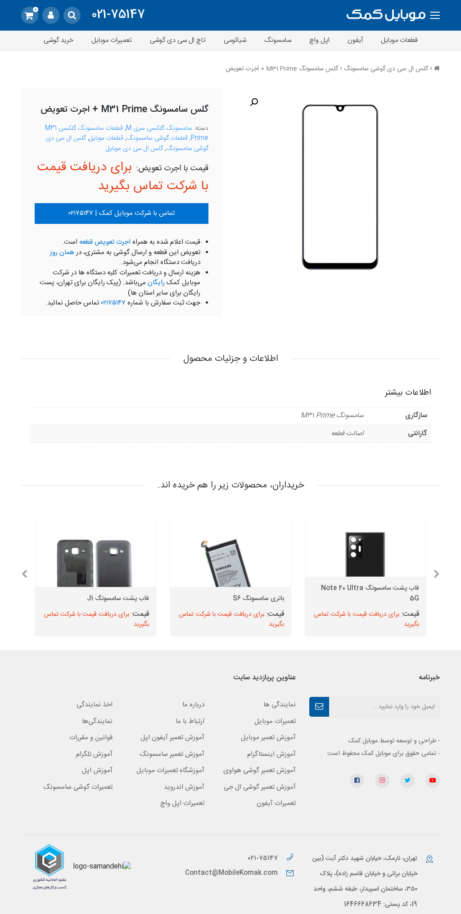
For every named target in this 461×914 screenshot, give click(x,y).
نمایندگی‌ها (97, 721)
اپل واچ (319, 40)
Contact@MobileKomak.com (231, 873)
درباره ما (193, 704)
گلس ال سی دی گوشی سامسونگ (386, 69)
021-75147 (118, 15)
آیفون (355, 40)
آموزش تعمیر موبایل (268, 737)
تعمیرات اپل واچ (182, 803)
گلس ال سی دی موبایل (134, 148)
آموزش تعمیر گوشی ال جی (260, 787)
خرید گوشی (58, 40)
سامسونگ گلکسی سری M (159, 128)
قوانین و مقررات (91, 737)
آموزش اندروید (184, 787)
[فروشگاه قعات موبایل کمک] (386, 15)
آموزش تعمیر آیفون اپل (172, 737)
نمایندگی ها (279, 704)
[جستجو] (72, 15)
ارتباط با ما (190, 721)
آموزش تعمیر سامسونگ (172, 754)
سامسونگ (277, 40)
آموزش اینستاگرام (271, 754)
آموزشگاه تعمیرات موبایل (170, 770)
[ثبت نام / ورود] (50, 15)
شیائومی (235, 40)
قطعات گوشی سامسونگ (157, 138)
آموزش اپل (97, 770)
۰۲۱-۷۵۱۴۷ (263, 858)
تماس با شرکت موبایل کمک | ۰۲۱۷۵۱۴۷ (121, 213)
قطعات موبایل (399, 40)
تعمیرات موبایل (111, 40)
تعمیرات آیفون (276, 803)
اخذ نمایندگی (95, 704)
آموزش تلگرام (94, 754)
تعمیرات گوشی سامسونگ (78, 787)
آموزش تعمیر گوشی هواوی (259, 770)
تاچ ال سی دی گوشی (178, 40)
